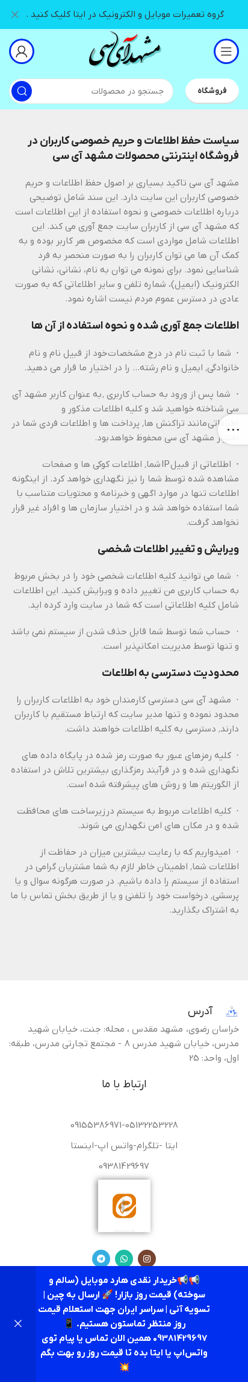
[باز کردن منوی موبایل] (226, 51)
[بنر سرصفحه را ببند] (15, 14)
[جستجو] (21, 91)
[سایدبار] (233, 429)
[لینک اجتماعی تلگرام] (101, 1259)
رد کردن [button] (18, 1324)
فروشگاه (212, 91)
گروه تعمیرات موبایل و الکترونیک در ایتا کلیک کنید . (125, 14)
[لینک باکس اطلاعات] (124, 51)
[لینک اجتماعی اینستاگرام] (147, 1259)
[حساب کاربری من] (21, 51)
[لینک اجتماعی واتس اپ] (124, 1259)
